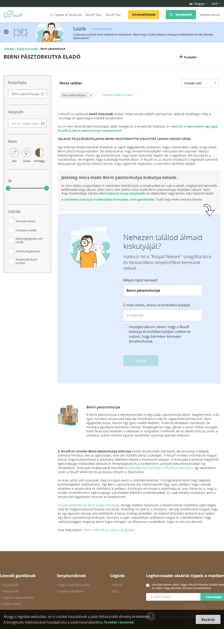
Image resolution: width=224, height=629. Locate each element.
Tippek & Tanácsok (67, 15)
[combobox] (27, 93)
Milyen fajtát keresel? (140, 280)
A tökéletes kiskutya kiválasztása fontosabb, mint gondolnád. (108, 199)
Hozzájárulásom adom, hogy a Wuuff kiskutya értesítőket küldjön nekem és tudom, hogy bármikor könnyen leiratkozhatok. (160, 334)
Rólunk (117, 585)
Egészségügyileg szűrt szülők (29, 240)
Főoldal (9, 49)
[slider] (8, 188)
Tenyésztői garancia (28, 251)
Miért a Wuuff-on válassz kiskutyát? (109, 530)
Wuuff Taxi (93, 15)
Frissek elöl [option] (192, 83)
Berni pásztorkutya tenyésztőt (123, 193)
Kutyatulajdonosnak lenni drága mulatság (88, 505)
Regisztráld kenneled (74, 585)
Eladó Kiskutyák (27, 49)
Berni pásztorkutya (74, 95)
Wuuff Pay (113, 15)
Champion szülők (26, 230)
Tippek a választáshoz (18, 597)
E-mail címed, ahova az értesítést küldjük (156, 305)
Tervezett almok (25, 221)
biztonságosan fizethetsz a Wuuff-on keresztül (159, 468)
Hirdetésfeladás (144, 14)
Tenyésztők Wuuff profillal (26, 261)
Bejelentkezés (210, 15)
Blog (115, 591)
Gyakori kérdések (71, 591)
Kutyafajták (10, 585)
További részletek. (119, 622)
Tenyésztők (183, 14)
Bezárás (208, 619)
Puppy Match (11, 604)
